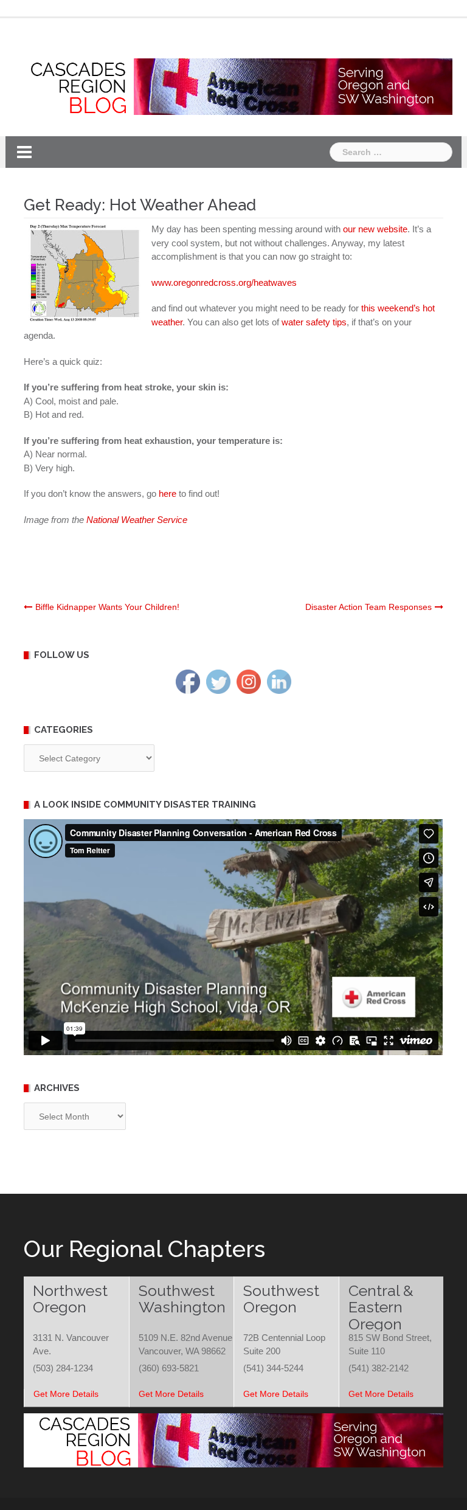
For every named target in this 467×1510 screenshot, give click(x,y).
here (169, 493)
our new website (375, 229)
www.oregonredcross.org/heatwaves (224, 282)
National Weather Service (136, 519)
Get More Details (66, 1394)
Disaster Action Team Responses (368, 607)
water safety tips (314, 322)
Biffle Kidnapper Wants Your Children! (107, 607)
